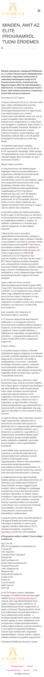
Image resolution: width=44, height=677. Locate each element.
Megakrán (32, 250)
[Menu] (39, 10)
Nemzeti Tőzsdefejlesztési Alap (21, 598)
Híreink (27, 670)
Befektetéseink (17, 666)
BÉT (19, 194)
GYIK (35, 670)
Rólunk (30, 666)
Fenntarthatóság (13, 670)
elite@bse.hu (6, 532)
